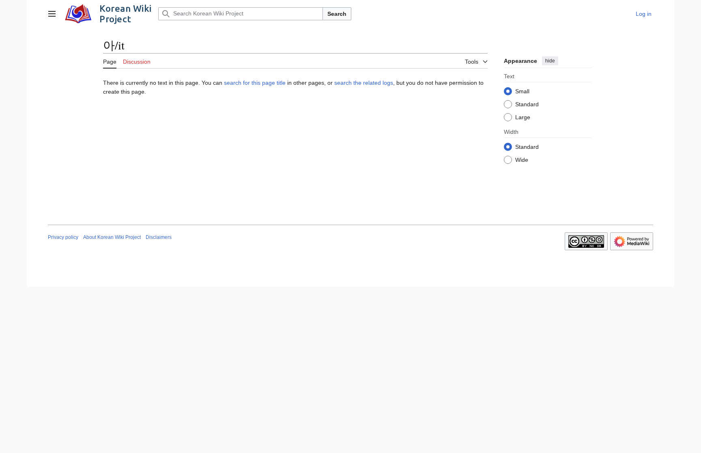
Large (522, 117)
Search (336, 14)
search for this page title (255, 82)
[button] (51, 13)
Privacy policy (63, 237)
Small (522, 91)
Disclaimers (159, 237)
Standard (527, 104)
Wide (521, 160)
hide (550, 61)
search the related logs (363, 82)
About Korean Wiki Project (112, 237)
